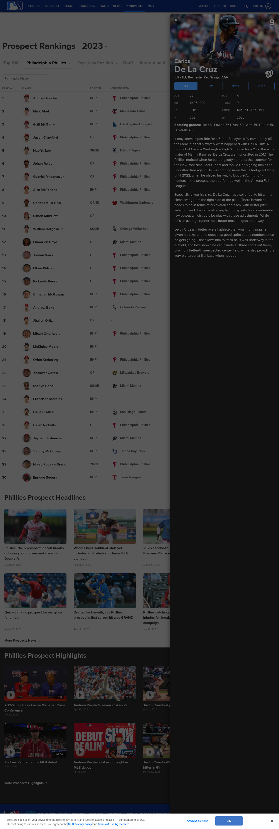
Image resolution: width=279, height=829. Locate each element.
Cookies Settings (198, 820)
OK (229, 820)
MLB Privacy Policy (80, 824)
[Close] (272, 821)
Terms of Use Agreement (113, 824)
